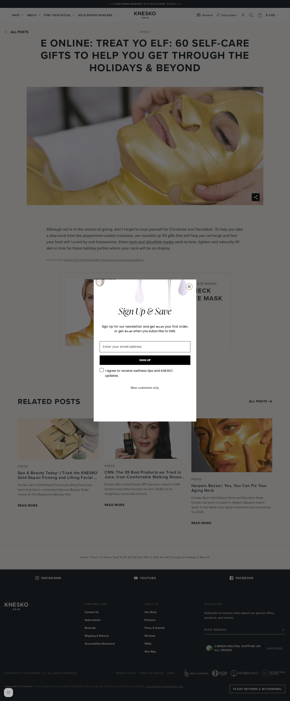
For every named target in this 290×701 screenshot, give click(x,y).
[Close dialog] (189, 286)
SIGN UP (145, 360)
